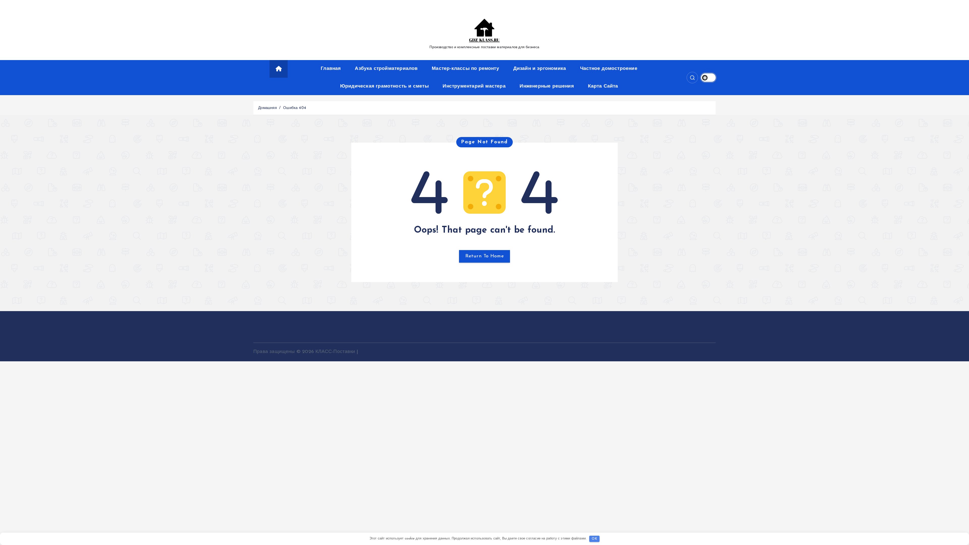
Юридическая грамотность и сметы (384, 86)
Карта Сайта (603, 86)
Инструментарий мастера (474, 86)
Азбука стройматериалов (386, 68)
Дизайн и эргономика (539, 68)
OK (594, 538)
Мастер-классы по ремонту (465, 68)
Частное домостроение (608, 68)
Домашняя (267, 108)
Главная (331, 68)
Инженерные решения (547, 86)
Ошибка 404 (294, 108)
